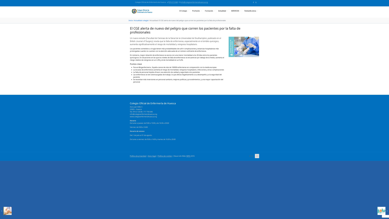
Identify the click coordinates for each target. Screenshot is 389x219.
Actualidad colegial (141, 20)
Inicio (131, 20)
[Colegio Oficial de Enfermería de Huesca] (142, 12)
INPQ (188, 156)
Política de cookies (165, 156)
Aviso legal (152, 156)
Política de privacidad (138, 156)
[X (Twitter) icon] (256, 2)
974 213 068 (173, 2)
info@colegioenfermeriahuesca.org (194, 2)
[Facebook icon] (253, 2)
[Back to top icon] (257, 156)
